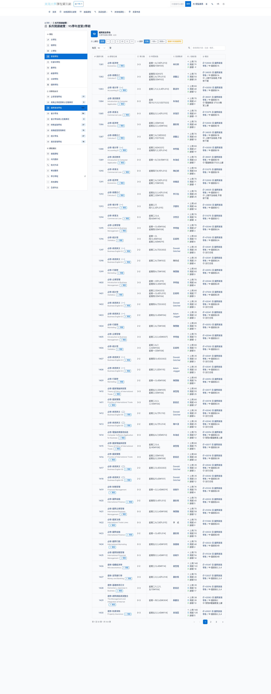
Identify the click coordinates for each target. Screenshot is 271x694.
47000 (208, 237)
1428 (101, 588)
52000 (208, 63)
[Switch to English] (212, 4)
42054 (208, 432)
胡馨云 (176, 76)
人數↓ (154, 41)
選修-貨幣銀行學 (115, 575)
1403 (101, 315)
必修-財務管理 (114, 486)
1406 (101, 348)
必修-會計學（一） (116, 87)
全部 (102, 41)
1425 (101, 555)
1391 (101, 181)
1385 (101, 113)
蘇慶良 (176, 600)
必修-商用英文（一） (117, 248)
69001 (208, 611)
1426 (101, 566)
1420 (101, 500)
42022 (208, 499)
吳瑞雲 (176, 612)
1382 (101, 76)
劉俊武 (176, 402)
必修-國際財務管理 (116, 552)
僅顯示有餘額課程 (174, 41)
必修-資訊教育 (114, 98)
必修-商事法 (113, 112)
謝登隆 (176, 391)
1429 (101, 600)
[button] (101, 12)
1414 (101, 435)
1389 (101, 160)
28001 (208, 97)
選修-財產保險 (114, 611)
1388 (101, 149)
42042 (208, 410)
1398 (101, 260)
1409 (101, 380)
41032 (208, 488)
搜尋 (188, 4)
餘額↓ (162, 41)
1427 (101, 577)
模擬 (122, 66)
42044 (208, 226)
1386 (101, 124)
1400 (101, 282)
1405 (101, 337)
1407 (101, 358)
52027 (208, 575)
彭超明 (176, 239)
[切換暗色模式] (223, 4)
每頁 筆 (101, 48)
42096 (208, 586)
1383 (101, 89)
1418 (101, 478)
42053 (208, 270)
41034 (208, 554)
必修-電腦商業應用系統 (118, 432)
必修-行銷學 (113, 270)
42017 (208, 390)
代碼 (146, 41)
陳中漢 (176, 424)
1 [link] (205, 622)
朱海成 (176, 101)
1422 (101, 522)
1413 (101, 424)
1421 (101, 511)
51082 (208, 521)
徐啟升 (176, 489)
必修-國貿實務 (114, 399)
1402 (101, 304)
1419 (101, 489)
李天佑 (176, 194)
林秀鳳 (176, 149)
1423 (101, 533)
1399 (101, 271)
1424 (101, 544)
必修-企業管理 (114, 225)
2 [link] (210, 622)
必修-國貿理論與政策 (117, 388)
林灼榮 (176, 64)
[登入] (206, 4)
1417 (101, 468)
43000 (208, 87)
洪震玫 (176, 206)
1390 (101, 171)
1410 (101, 391)
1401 (101, 293)
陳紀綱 (176, 171)
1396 (101, 239)
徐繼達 (176, 181)
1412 (101, 413)
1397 (101, 249)
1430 (101, 612)
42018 (208, 401)
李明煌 (176, 228)
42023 (208, 543)
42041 (208, 247)
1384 (101, 101)
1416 (101, 457)
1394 (101, 217)
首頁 (48, 23)
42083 (208, 597)
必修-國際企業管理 (116, 508)
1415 (101, 446)
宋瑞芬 (176, 113)
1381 (101, 64)
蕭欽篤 (176, 124)
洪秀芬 (176, 217)
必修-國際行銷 (114, 541)
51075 (208, 112)
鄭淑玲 (176, 89)
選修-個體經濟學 (115, 564)
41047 (208, 564)
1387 (101, 136)
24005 (208, 72)
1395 (101, 228)
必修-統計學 (113, 237)
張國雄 (176, 544)
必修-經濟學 (113, 63)
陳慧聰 (176, 271)
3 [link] (216, 622)
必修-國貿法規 (114, 519)
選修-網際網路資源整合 (118, 596)
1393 (101, 206)
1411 (101, 402)
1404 (101, 326)
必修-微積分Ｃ (114, 75)
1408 (101, 369)
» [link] (222, 622)
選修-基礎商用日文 (116, 585)
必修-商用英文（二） (117, 412)
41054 (208, 510)
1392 (101, 194)
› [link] (221, 71)
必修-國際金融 (114, 499)
